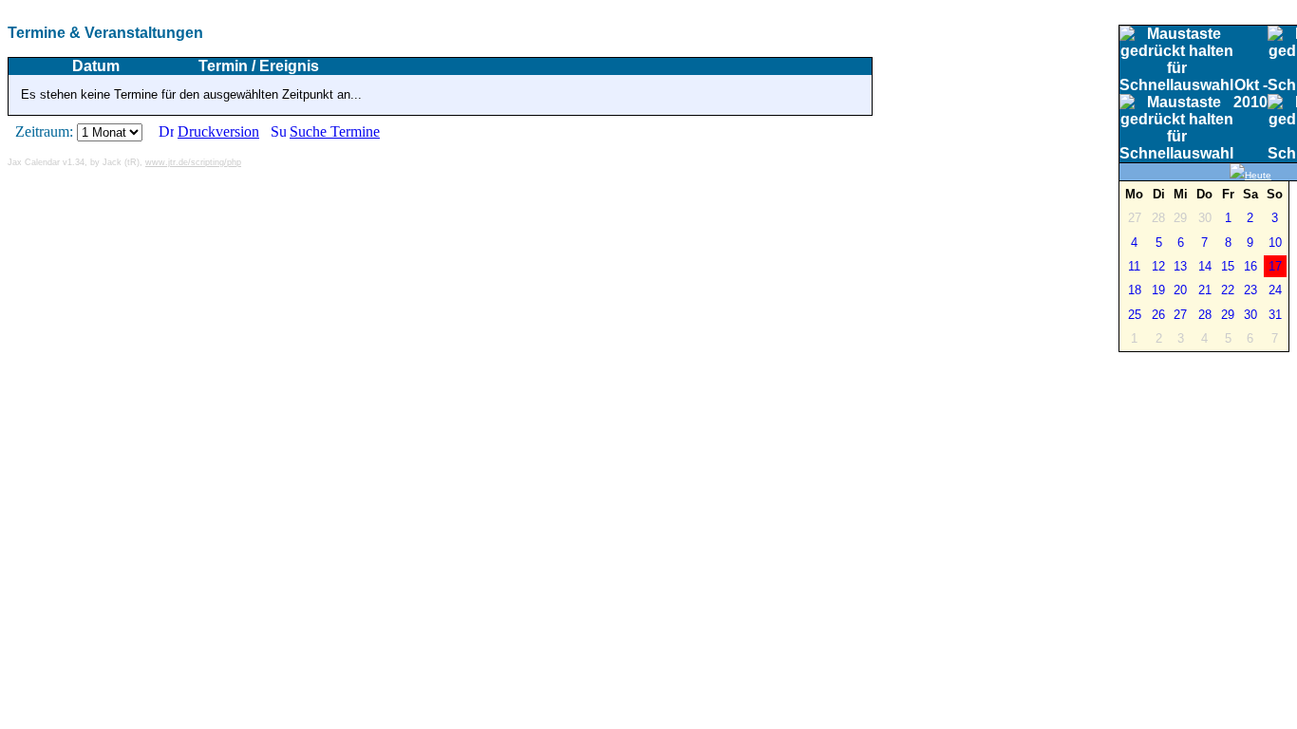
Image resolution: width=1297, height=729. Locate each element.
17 (1275, 266)
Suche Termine (335, 131)
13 (1180, 266)
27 (1180, 315)
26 (1158, 315)
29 (1227, 315)
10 (1275, 242)
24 (1275, 290)
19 (1158, 290)
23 (1250, 290)
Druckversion (218, 131)
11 (1134, 266)
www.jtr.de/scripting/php (193, 162)
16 (1250, 266)
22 (1227, 290)
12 (1158, 266)
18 (1134, 290)
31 (1275, 315)
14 (1205, 266)
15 (1227, 266)
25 (1134, 315)
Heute (1258, 175)
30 (1250, 315)
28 (1205, 315)
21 (1205, 290)
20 (1180, 290)
